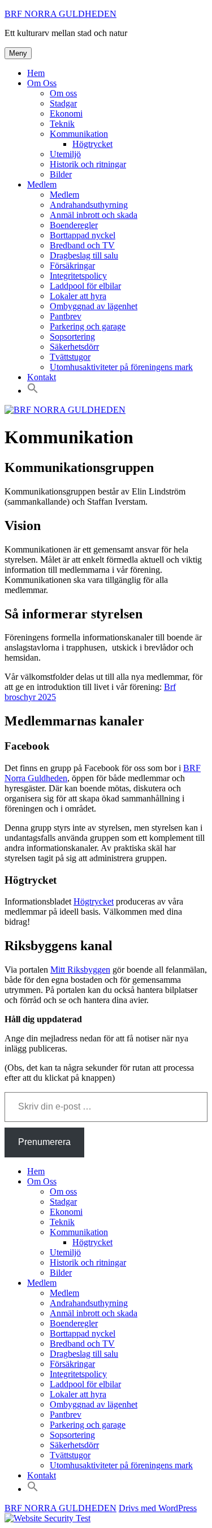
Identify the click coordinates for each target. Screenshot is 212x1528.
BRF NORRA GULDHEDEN (60, 14)
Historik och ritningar (88, 164)
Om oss (63, 93)
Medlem (42, 184)
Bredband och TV (82, 245)
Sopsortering (72, 336)
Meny (18, 53)
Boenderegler (74, 225)
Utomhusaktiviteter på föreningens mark (121, 367)
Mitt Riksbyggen (80, 969)
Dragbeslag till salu (84, 255)
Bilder (61, 174)
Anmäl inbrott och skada (93, 215)
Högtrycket (92, 144)
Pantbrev (65, 316)
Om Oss (42, 83)
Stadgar (63, 103)
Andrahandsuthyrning (89, 205)
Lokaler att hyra (78, 296)
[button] (32, 390)
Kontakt (41, 377)
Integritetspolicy (78, 275)
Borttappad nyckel (82, 235)
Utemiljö (65, 154)
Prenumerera (44, 1142)
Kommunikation (79, 134)
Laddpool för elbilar (85, 286)
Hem (36, 73)
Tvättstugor (70, 357)
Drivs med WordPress (158, 1508)
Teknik (62, 123)
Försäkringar (72, 265)
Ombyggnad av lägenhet (93, 306)
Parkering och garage (88, 326)
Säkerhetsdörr (74, 346)
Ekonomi (66, 113)
